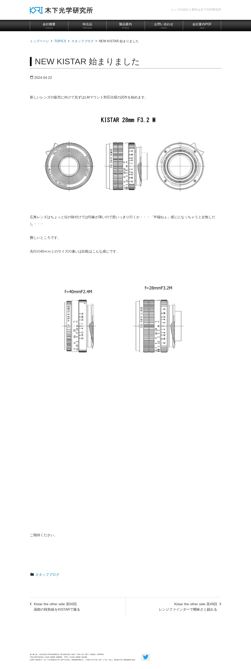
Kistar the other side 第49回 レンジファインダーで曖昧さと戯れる (188, 606)
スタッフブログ (82, 41)
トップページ (39, 41)
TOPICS (60, 41)
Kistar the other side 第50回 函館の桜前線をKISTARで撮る (57, 606)
